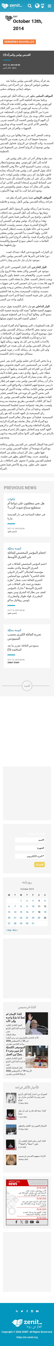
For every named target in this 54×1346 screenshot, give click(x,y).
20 (9, 918)
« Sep (8, 930)
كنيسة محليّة (14, 548)
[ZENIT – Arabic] (15, 6)
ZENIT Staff (13, 662)
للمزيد (27, 685)
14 (15, 912)
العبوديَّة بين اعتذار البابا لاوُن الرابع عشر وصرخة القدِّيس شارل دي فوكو (32, 1097)
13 (9, 912)
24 (33, 918)
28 (15, 923)
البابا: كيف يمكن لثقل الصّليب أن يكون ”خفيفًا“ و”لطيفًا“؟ (32, 1142)
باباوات (11, 499)
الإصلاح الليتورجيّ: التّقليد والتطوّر (32, 1126)
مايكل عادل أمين (9, 68)
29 (21, 923)
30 (27, 923)
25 (39, 918)
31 (33, 923)
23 (27, 918)
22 (21, 918)
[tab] (16, 1183)
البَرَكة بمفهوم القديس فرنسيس (32, 1156)
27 (9, 923)
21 (15, 918)
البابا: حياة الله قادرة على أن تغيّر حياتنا (32, 1112)
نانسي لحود (12, 531)
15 (21, 912)
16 (27, 912)
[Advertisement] (27, 731)
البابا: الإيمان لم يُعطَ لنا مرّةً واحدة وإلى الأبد (15, 1017)
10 (33, 906)
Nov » (15, 930)
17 (33, 912)
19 (45, 912)
